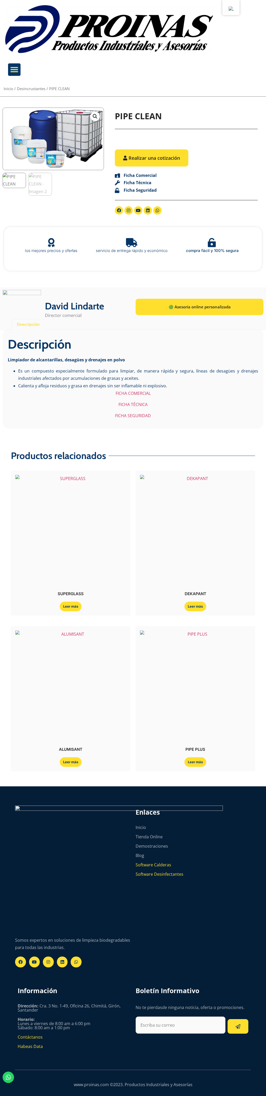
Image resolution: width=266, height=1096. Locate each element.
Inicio (8, 88)
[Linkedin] (148, 210)
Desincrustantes (31, 88)
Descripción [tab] (28, 324)
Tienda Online (149, 837)
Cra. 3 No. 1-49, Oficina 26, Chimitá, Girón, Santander (69, 1008)
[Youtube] (138, 210)
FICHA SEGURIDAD (133, 416)
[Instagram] (128, 210)
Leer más (70, 606)
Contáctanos (30, 1037)
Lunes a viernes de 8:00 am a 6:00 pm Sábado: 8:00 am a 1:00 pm (54, 1024)
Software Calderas (153, 865)
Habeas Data (30, 1046)
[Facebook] (119, 210)
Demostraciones (152, 846)
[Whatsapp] (157, 210)
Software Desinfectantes (159, 874)
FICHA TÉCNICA (133, 404)
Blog (140, 855)
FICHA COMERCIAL (133, 393)
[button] (14, 69)
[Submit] (238, 1026)
